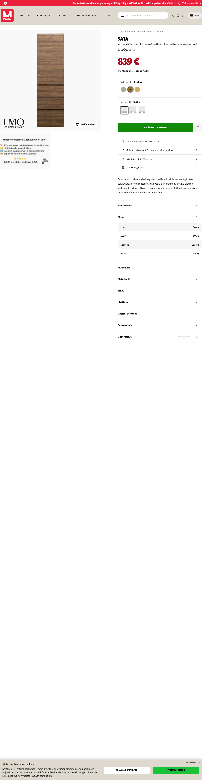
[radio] (123, 89)
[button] (198, 127)
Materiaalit (124, 279)
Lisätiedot (123, 302)
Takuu (121, 290)
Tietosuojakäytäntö (192, 762)
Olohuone (123, 31)
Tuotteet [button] (25, 15)
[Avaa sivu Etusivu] (7, 15)
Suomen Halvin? (87, 15)
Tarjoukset (63, 15)
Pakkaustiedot (126, 325)
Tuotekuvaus (125, 205)
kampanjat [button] (44, 15)
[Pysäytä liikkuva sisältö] (5, 3)
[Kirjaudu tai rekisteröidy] (172, 15)
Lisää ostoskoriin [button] (155, 127)
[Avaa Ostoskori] (184, 15)
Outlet (108, 15)
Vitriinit (159, 31)
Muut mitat (124, 267)
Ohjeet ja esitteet (127, 313)
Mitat (121, 216)
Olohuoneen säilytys (141, 31)
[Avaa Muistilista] (178, 15)
